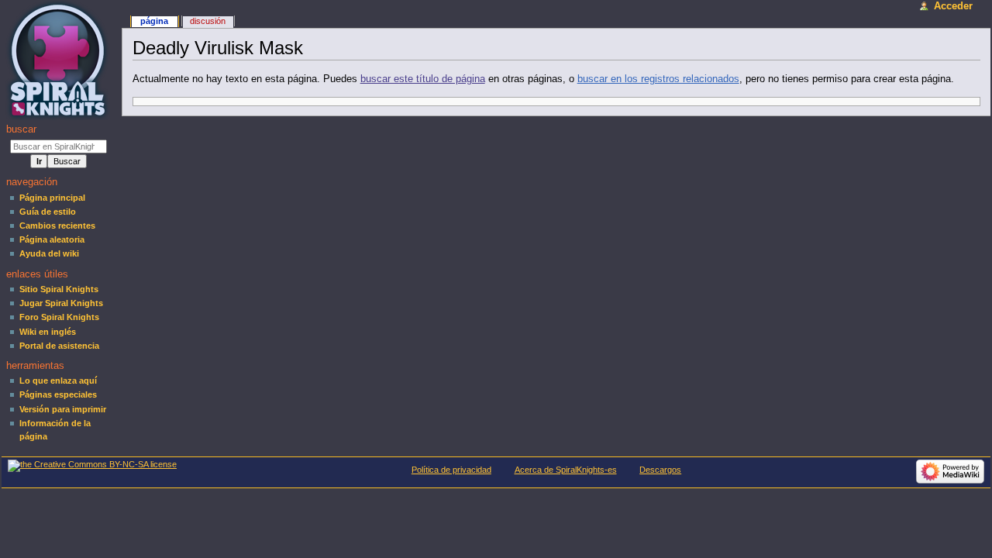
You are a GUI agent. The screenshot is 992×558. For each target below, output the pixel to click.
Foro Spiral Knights (59, 317)
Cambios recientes (57, 225)
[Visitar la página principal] (60, 60)
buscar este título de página (422, 79)
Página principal (52, 197)
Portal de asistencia (59, 345)
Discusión (208, 21)
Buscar (21, 129)
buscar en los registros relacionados (658, 79)
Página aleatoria (51, 239)
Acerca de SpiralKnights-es (566, 469)
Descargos (660, 469)
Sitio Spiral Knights (58, 289)
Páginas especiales (58, 394)
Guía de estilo (47, 211)
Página (154, 21)
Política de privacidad (451, 469)
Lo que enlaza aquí (58, 380)
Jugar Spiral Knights (61, 303)
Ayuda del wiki (49, 253)
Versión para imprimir (62, 409)
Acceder (953, 6)
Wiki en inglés (47, 331)
